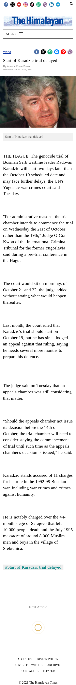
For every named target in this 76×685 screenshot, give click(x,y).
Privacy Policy (47, 659)
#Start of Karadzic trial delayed (33, 567)
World (7, 52)
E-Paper (49, 671)
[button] (14, 34)
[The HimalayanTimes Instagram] (25, 4)
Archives (54, 665)
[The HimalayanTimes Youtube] (19, 4)
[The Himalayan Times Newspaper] (38, 21)
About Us (24, 659)
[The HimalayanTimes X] (12, 4)
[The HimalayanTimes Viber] (45, 4)
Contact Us (30, 671)
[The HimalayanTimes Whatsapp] (38, 4)
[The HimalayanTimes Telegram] (58, 4)
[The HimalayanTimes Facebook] (6, 4)
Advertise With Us (29, 665)
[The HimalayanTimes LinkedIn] (51, 4)
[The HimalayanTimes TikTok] (32, 4)
